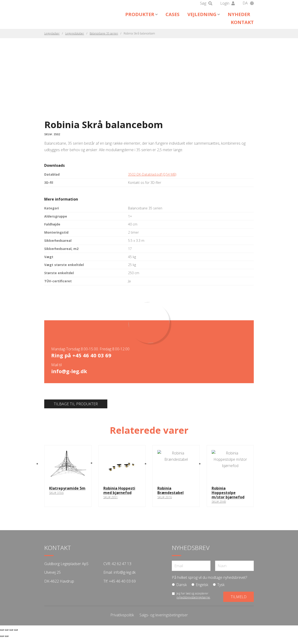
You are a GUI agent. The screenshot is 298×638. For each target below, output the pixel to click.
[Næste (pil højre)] (6, 636)
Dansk (181, 584)
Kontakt (242, 22)
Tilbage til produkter (76, 403)
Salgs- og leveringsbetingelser (163, 615)
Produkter (139, 14)
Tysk (220, 584)
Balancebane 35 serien (104, 33)
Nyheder (239, 14)
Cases (172, 14)
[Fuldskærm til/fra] (6, 630)
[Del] (11, 630)
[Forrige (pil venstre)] (2, 636)
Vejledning (202, 14)
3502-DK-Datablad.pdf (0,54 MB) (152, 174)
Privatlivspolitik (122, 615)
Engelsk (202, 584)
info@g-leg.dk (69, 371)
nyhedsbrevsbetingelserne (193, 597)
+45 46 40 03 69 (91, 355)
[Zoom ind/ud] (2, 630)
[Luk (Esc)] (16, 630)
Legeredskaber (74, 33)
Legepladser (52, 33)
